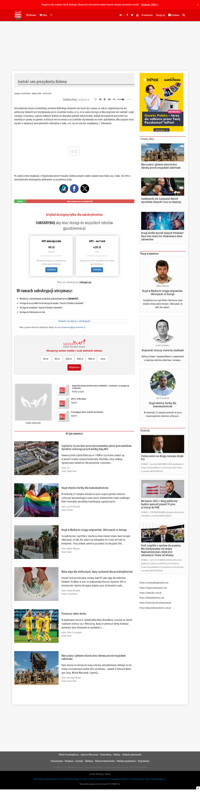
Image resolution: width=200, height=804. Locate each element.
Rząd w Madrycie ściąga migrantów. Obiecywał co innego (94, 530)
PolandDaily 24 (159, 779)
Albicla (125, 779)
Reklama (89, 761)
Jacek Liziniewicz (163, 345)
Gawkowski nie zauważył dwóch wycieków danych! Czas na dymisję (161, 200)
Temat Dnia (71, 471)
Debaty (116, 754)
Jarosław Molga (74, 677)
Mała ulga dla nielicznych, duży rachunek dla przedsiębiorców (97, 571)
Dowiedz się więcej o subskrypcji (74, 321)
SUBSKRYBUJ (45, 222)
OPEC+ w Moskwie (78, 399)
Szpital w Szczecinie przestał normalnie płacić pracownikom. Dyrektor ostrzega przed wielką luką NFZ (96, 447)
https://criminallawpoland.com (154, 582)
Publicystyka (78, 391)
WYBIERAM (51, 269)
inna (103, 359)
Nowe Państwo (53, 779)
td (68, 467)
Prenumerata (147, 15)
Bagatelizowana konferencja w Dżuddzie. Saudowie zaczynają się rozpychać (100, 387)
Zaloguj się (160, 15)
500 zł (91, 359)
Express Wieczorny (89, 754)
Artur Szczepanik (74, 632)
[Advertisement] (100, 46)
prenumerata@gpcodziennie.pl (73, 327)
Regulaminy (143, 761)
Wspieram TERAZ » (149, 4)
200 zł (80, 359)
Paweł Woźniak (73, 590)
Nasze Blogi (73, 779)
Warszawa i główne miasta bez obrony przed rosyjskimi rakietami (93, 657)
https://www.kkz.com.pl (150, 592)
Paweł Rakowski (33, 422)
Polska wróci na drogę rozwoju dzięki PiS (162, 457)
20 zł (45, 359)
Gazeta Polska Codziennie (93, 779)
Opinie (74, 402)
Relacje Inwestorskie (105, 761)
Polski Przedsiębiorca (69, 754)
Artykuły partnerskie (131, 754)
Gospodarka (72, 593)
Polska (70, 510)
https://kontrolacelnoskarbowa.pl (155, 602)
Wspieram (74, 367)
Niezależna (39, 779)
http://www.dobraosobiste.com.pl (155, 607)
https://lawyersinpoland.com (153, 587)
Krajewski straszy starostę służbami (163, 350)
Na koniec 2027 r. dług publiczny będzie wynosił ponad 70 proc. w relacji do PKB (159, 504)
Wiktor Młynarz (73, 548)
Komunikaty (105, 754)
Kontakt (79, 761)
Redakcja (69, 761)
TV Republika (114, 779)
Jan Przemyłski (73, 506)
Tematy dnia (147, 139)
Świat (69, 552)
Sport (69, 635)
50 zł (57, 359)
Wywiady (145, 430)
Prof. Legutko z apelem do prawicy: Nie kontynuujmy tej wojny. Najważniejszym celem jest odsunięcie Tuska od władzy (161, 550)
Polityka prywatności (126, 761)
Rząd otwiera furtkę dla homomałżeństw (84, 488)
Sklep (147, 779)
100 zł (68, 359)
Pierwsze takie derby (73, 613)
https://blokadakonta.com (152, 597)
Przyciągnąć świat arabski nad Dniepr (87, 412)
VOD (64, 779)
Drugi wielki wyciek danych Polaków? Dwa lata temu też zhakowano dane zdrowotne (162, 236)
